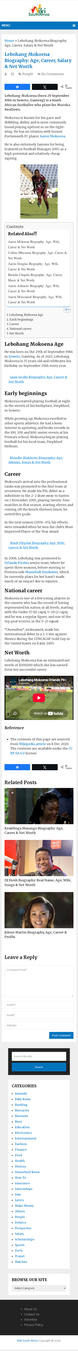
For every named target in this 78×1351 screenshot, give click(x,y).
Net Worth (16, 333)
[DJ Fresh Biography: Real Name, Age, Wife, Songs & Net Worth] (39, 858)
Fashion (21, 1144)
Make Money (24, 1205)
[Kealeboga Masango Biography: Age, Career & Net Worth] (39, 806)
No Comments (52, 74)
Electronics (23, 1133)
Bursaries (22, 1110)
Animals (21, 1093)
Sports (19, 1245)
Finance (21, 1149)
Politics (20, 1222)
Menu (6, 25)
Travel (19, 1256)
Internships (23, 1189)
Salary (19, 1234)
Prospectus (23, 1228)
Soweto (14, 357)
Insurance (22, 1183)
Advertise (30, 1319)
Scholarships (24, 1239)
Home (9, 41)
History (20, 1166)
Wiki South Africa (27, 1340)
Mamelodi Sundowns (41, 572)
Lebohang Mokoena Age (26, 315)
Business (21, 1116)
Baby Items (23, 1099)
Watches (21, 1262)
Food (18, 1155)
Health (20, 1161)
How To (20, 1177)
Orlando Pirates (17, 563)
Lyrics (19, 1200)
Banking (21, 1104)
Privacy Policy (33, 1325)
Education (22, 1127)
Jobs (18, 1194)
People (27, 74)
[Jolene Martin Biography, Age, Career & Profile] (39, 910)
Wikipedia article (32, 744)
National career (21, 328)
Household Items (27, 1172)
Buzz (18, 1121)
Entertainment (25, 1138)
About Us (30, 1309)
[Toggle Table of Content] (65, 309)
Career (14, 324)
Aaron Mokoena (52, 136)
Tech (18, 1250)
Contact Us (31, 1314)
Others (20, 1211)
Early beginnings (21, 319)
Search (39, 1067)
